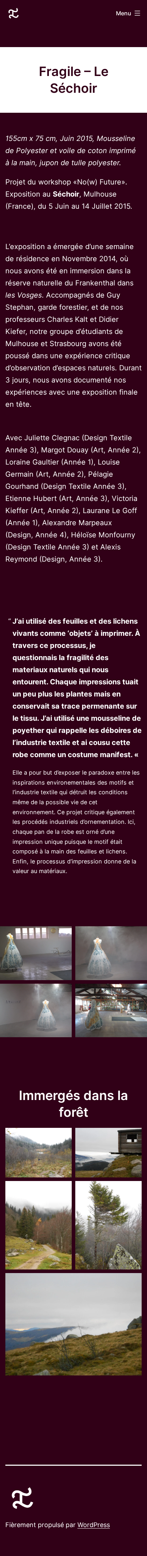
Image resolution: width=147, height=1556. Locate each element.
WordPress (93, 1525)
